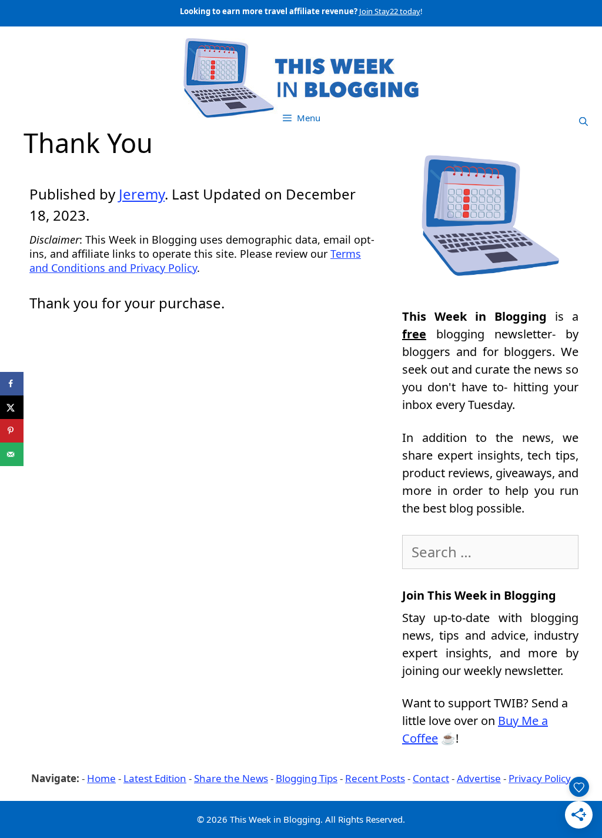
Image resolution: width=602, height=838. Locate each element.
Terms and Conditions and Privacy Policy (195, 261)
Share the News (231, 778)
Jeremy (142, 194)
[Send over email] (12, 454)
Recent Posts (375, 778)
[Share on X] (12, 407)
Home (101, 778)
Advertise (479, 778)
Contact (431, 778)
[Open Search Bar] (583, 121)
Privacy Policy (540, 778)
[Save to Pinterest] (12, 431)
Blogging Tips (306, 778)
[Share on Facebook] (12, 383)
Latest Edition (154, 778)
